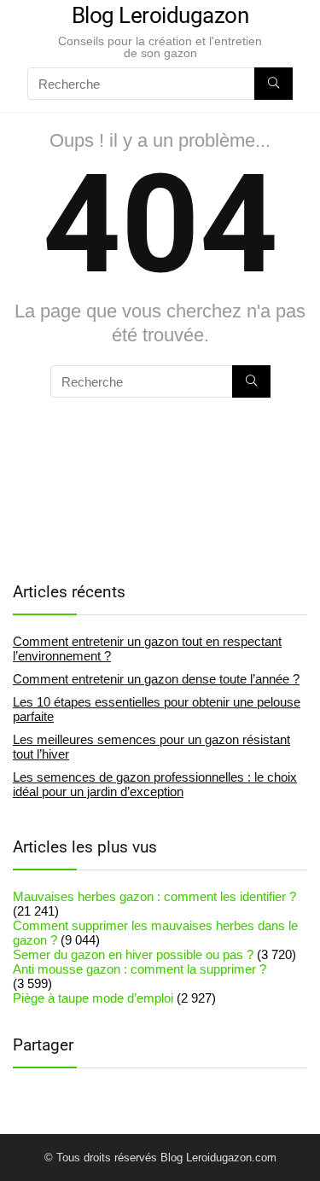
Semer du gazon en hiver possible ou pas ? (133, 954)
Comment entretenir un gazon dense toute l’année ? (156, 679)
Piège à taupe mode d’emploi (93, 998)
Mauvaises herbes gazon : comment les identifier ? (154, 896)
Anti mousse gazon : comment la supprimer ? (139, 969)
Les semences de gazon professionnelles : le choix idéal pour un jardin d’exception (155, 784)
